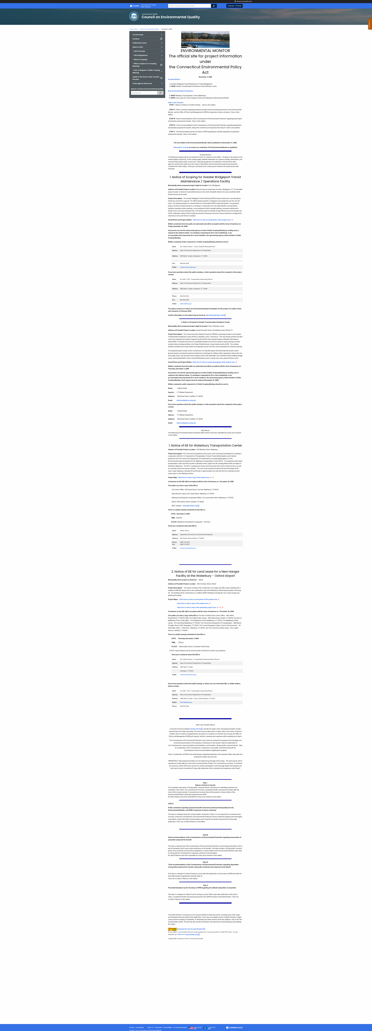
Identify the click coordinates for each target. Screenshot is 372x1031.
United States (198, 1028)
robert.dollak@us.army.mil (186, 423)
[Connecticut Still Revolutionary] (234, 1027)
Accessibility (140, 1027)
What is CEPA (138, 47)
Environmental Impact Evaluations (180, 91)
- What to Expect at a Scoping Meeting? (144, 64)
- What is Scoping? (140, 59)
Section (195, 729)
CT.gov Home (133, 29)
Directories (158, 1027)
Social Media (167, 1027)
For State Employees (180, 1027)
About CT (151, 1027)
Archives (136, 39)
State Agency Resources (142, 83)
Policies (131, 1027)
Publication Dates (140, 43)
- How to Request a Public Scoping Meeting (146, 71)
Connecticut (211, 1028)
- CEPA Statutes (139, 51)
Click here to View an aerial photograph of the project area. (213, 362)
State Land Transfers (175, 102)
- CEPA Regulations (140, 55)
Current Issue (138, 35)
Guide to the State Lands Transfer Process (146, 78)
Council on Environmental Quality (149, 29)
